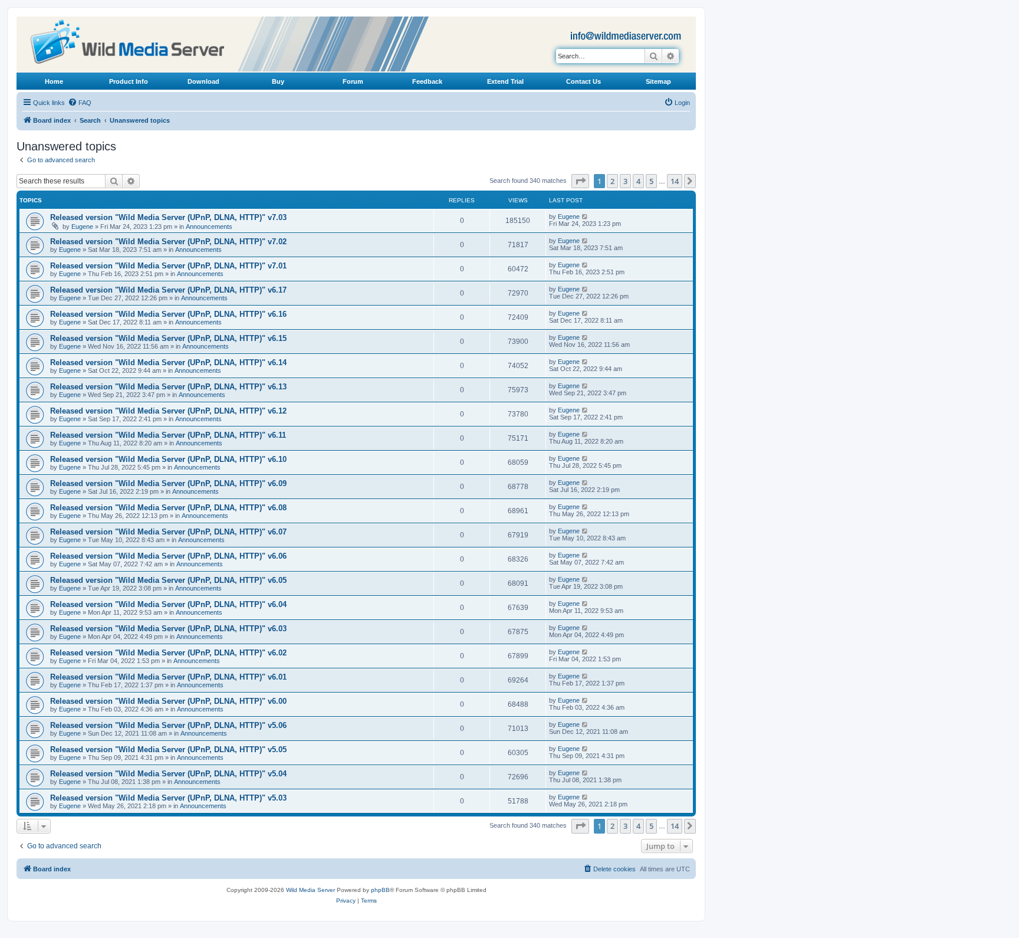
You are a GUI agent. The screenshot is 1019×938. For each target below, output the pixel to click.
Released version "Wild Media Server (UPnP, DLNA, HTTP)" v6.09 (168, 483)
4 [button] (638, 181)
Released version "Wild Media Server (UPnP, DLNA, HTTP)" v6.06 (168, 556)
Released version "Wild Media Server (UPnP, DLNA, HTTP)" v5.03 (168, 797)
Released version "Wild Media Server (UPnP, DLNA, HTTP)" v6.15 (168, 338)
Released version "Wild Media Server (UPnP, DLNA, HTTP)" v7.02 (168, 241)
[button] (580, 181)
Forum (353, 81)
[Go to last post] (585, 216)
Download (203, 81)
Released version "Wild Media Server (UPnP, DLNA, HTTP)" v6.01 (168, 677)
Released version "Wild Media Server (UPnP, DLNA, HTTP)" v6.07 (168, 531)
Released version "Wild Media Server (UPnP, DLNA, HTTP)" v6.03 (168, 628)
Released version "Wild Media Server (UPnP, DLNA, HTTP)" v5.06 (168, 725)
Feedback (427, 81)
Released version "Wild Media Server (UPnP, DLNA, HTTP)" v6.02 (168, 652)
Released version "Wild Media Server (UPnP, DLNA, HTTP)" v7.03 (168, 217)
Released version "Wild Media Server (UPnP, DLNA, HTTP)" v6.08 (168, 507)
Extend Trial (505, 81)
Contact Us (583, 81)
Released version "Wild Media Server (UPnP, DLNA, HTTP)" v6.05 (168, 580)
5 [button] (651, 181)
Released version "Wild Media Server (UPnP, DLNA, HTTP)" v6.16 (168, 314)
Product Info (128, 81)
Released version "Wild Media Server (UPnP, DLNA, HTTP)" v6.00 (168, 701)
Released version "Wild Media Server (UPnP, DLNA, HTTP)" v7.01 (168, 265)
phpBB (380, 890)
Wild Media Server (310, 890)
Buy (278, 81)
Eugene (82, 226)
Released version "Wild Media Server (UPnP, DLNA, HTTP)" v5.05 (168, 749)
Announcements (209, 226)
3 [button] (625, 181)
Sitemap (658, 81)
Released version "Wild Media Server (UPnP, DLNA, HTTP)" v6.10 (168, 459)
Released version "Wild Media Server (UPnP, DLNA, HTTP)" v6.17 (168, 290)
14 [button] (674, 181)
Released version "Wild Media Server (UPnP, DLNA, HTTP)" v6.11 (168, 435)
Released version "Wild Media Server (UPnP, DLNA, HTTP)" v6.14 (168, 362)
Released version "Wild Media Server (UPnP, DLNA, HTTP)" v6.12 (168, 410)
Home (54, 81)
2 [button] (612, 181)
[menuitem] (79, 103)
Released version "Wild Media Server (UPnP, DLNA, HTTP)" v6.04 (168, 604)
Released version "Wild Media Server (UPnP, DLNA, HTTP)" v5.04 (168, 773)
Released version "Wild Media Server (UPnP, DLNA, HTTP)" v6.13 (168, 386)
